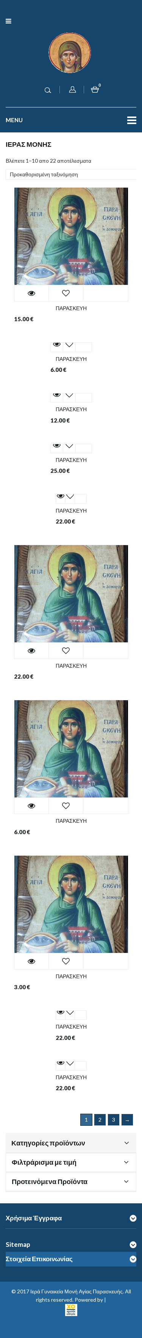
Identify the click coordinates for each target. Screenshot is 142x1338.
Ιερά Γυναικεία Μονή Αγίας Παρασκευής (76, 1291)
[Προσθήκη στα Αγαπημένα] (66, 293)
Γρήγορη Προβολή (31, 293)
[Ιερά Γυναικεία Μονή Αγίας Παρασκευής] (71, 52)
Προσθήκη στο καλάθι (102, 293)
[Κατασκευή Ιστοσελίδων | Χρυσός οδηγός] (71, 1309)
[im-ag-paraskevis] (71, 244)
